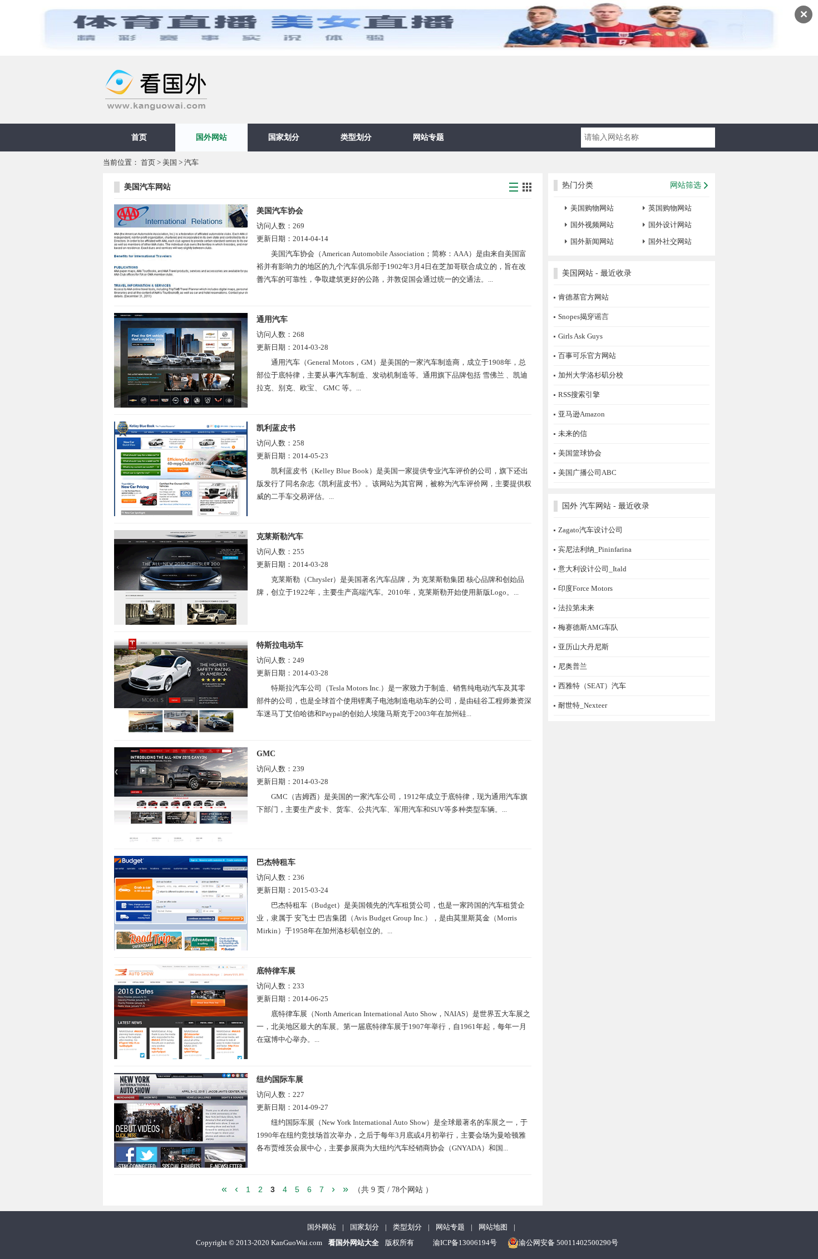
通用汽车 (272, 319)
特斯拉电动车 (280, 645)
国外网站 (211, 137)
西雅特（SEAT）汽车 (592, 686)
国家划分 (283, 137)
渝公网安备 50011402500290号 (568, 1242)
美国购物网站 (592, 208)
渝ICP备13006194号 (465, 1242)
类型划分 (356, 137)
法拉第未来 (576, 608)
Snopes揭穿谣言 (583, 316)
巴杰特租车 (276, 862)
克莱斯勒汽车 (280, 536)
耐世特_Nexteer (582, 705)
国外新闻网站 (592, 241)
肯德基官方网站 (583, 297)
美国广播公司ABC (587, 472)
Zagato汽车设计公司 (590, 530)
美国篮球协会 (580, 453)
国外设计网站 (670, 225)
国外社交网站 (670, 241)
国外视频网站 (592, 225)
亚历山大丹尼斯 (583, 647)
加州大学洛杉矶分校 (590, 375)
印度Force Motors (585, 588)
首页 (139, 137)
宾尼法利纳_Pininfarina (595, 549)
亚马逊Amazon (581, 414)
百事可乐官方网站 (587, 355)
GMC (266, 753)
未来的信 (572, 433)
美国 (170, 162)
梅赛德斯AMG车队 (588, 627)
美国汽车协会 (280, 211)
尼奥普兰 (572, 666)
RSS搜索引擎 (579, 394)
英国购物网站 (670, 208)
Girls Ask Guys (580, 336)
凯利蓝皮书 (276, 428)
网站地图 (493, 1227)
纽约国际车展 (280, 1079)
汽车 (191, 162)
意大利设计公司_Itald (592, 569)
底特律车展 (276, 971)
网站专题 (428, 137)
